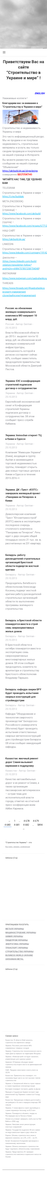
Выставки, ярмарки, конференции (17, 847)
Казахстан (11, 770)
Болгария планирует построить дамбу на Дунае (22, 1089)
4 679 (36, 820)
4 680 (7, 824)
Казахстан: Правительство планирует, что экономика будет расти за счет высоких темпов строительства (22, 1078)
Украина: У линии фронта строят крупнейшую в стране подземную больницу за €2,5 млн (22, 1109)
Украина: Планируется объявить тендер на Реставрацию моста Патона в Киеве (21, 1114)
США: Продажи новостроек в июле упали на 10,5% (21, 1071)
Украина (10, 393)
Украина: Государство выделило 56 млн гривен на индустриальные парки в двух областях (22, 1131)
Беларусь (10, 574)
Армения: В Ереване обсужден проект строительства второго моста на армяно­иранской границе (23, 1064)
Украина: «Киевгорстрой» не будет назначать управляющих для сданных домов (21, 1058)
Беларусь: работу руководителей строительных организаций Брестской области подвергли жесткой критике (22, 562)
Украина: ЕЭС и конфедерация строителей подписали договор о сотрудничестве (22, 384)
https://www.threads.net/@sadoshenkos (23, 288)
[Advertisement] (23, 24)
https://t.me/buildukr (13, 196)
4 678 (27, 820)
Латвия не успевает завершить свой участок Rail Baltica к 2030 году (23, 1120)
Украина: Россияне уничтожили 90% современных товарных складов (18, 1047)
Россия (9, 324)
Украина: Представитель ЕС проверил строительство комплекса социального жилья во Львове (23, 1154)
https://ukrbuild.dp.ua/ (13, 239)
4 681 (17, 824)
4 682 (26, 824)
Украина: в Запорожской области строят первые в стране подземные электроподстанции (22, 1085)
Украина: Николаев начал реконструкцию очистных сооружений (20, 1125)
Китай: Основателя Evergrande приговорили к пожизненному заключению (22, 1142)
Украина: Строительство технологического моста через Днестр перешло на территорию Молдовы (23, 1052)
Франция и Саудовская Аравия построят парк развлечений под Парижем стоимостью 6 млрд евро (22, 1094)
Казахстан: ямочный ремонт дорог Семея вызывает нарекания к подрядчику (21, 762)
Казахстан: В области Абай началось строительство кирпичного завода (19, 1041)
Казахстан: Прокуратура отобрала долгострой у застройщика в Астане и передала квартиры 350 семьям (23, 1102)
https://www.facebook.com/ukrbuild (21, 213)
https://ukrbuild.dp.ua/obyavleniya (20, 170)
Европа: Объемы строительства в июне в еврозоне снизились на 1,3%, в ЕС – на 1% (21, 1136)
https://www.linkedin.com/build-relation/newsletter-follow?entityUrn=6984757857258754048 (20, 265)
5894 (40, 824)
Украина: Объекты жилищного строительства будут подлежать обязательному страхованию (22, 1147)
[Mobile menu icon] (4, 52)
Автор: (24, 324)
